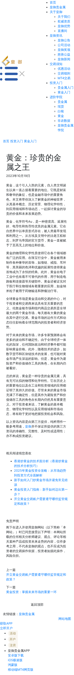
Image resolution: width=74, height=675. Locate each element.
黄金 (61, 116)
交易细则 (64, 73)
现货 (61, 106)
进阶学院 (56, 97)
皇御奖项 (64, 50)
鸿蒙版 (12, 665)
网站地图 (64, 619)
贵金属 (62, 102)
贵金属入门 (65, 87)
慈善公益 (64, 54)
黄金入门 (64, 92)
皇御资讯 (56, 35)
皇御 (28, 426)
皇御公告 (64, 40)
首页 (53, 2)
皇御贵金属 (58, 7)
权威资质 (64, 21)
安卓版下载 (16, 655)
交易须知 (56, 64)
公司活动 (64, 45)
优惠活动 (64, 69)
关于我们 (64, 17)
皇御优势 (64, 26)
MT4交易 (64, 78)
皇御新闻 (64, 59)
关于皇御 (56, 12)
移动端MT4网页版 (20, 669)
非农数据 (64, 121)
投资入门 (56, 83)
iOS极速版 (15, 660)
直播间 (62, 31)
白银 (61, 111)
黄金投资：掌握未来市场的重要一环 (31, 592)
